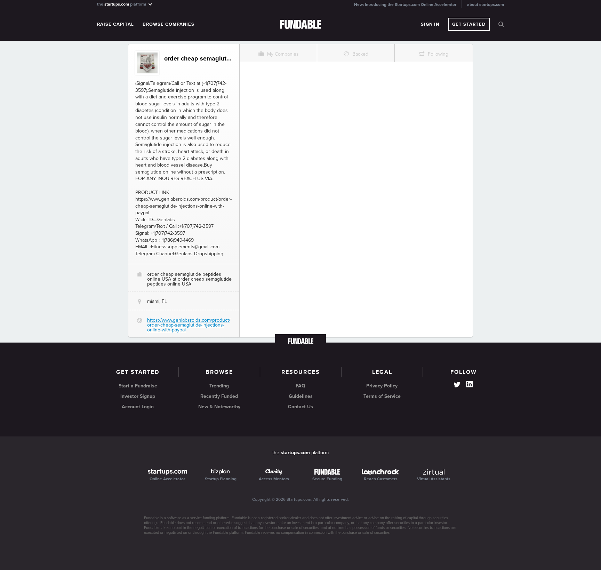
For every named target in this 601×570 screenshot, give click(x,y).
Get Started (469, 24)
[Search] (501, 24)
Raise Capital (115, 24)
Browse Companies (168, 24)
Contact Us (300, 407)
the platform (122, 4)
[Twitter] (457, 385)
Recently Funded (219, 396)
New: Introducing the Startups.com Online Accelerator (405, 4)
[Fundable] (300, 25)
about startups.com (485, 4)
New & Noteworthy (219, 407)
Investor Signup (137, 396)
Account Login (138, 407)
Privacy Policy (382, 386)
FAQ (300, 386)
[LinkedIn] (469, 384)
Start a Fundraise (138, 386)
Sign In (430, 24)
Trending (219, 386)
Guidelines (301, 396)
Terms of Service (382, 396)
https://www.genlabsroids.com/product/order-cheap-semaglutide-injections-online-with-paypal (188, 325)
